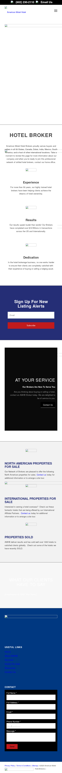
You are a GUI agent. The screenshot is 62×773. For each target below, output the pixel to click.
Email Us (46, 2)
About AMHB (11, 655)
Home (8, 651)
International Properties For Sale (30, 500)
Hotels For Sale (12, 663)
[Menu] (55, 10)
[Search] (49, 11)
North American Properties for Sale (28, 465)
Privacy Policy (10, 765)
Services (9, 659)
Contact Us (10, 671)
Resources (10, 667)
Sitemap (35, 765)
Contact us (41, 474)
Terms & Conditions (23, 765)
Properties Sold (19, 537)
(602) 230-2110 (24, 2)
